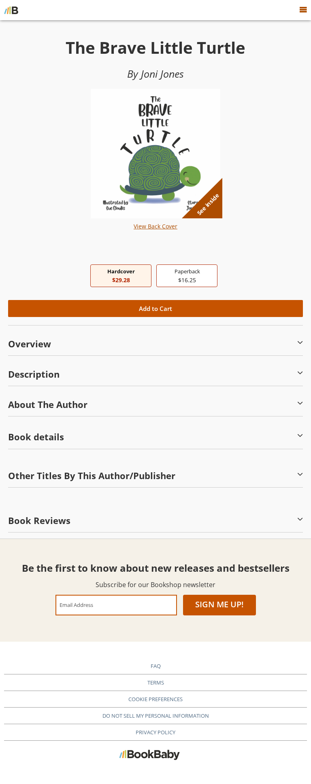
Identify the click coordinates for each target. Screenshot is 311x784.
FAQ (156, 666)
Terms (155, 682)
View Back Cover (155, 226)
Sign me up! (219, 604)
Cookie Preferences (155, 699)
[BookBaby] (11, 10)
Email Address (76, 604)
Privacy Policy (155, 732)
